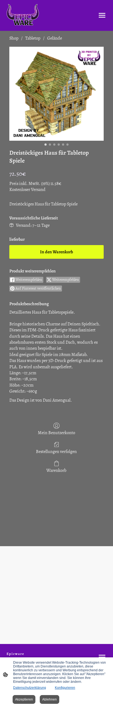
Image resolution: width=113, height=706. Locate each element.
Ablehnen (49, 699)
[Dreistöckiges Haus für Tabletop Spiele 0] (56, 94)
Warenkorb (56, 470)
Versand (38, 190)
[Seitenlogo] (23, 15)
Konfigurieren (65, 688)
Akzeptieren (24, 699)
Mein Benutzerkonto (56, 433)
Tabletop (32, 38)
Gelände (54, 38)
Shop (13, 38)
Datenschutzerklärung (29, 688)
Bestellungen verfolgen (56, 451)
